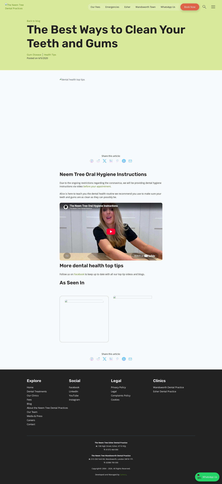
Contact (31, 424)
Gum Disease (34, 54)
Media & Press (34, 416)
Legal (114, 391)
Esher (127, 6)
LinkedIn (73, 391)
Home (30, 387)
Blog (29, 403)
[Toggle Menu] (213, 7)
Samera (123, 474)
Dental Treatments (37, 391)
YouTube (73, 395)
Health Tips (50, 54)
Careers (31, 420)
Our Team (32, 411)
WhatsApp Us (168, 6)
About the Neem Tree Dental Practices (47, 407)
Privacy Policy (118, 387)
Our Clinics (33, 395)
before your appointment (97, 186)
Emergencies (112, 6)
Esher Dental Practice (164, 391)
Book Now (189, 6)
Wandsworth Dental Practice (168, 387)
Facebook (79, 274)
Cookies (115, 399)
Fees (29, 399)
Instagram (74, 399)
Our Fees (95, 6)
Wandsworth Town (146, 6)
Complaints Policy (120, 395)
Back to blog (33, 20)
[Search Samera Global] (204, 6)
